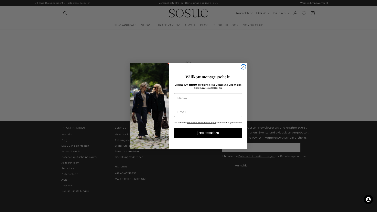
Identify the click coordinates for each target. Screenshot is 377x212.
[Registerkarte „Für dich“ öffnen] (368, 199)
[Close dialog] (243, 66)
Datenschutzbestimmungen (201, 122)
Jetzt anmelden (208, 133)
